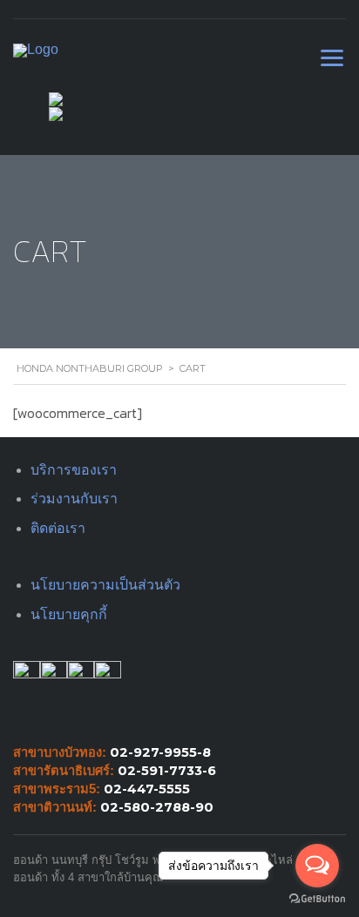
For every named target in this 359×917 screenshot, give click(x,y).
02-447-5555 (147, 789)
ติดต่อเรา (57, 528)
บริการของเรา (73, 469)
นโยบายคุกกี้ (68, 614)
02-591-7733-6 (167, 771)
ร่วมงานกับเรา (74, 498)
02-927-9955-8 (160, 752)
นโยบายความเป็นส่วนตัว (105, 584)
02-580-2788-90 (156, 807)
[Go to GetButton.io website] (317, 899)
